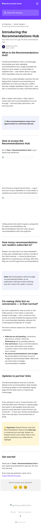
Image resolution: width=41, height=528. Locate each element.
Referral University (24, 512)
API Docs (13, 512)
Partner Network (19, 24)
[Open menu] (37, 3)
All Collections (6, 24)
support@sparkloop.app (11, 476)
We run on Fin (22, 522)
